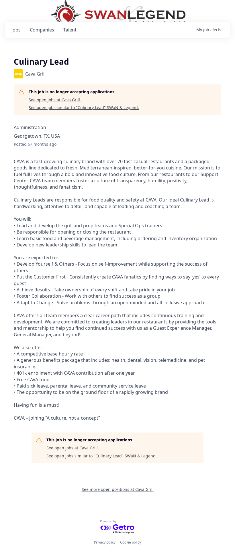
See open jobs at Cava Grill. (55, 99)
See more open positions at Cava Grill (118, 489)
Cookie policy (130, 542)
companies (42, 30)
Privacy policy (104, 542)
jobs (16, 30)
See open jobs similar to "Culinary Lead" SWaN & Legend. (84, 107)
